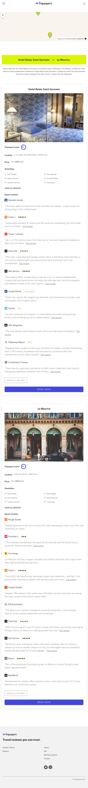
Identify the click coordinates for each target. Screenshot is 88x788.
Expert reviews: (11, 194)
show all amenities (13, 188)
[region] (44, 26)
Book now (44, 389)
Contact (47, 758)
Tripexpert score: (12, 147)
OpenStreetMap (71, 39)
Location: (9, 155)
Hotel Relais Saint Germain (44, 89)
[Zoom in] (2, 15)
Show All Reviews (16, 380)
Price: (7, 162)
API (45, 751)
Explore (6, 751)
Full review (27, 226)
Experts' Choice (9, 747)
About (46, 747)
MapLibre (61, 39)
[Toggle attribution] (85, 38)
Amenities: (9, 169)
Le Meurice (44, 408)
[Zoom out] (2, 18)
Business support (50, 755)
